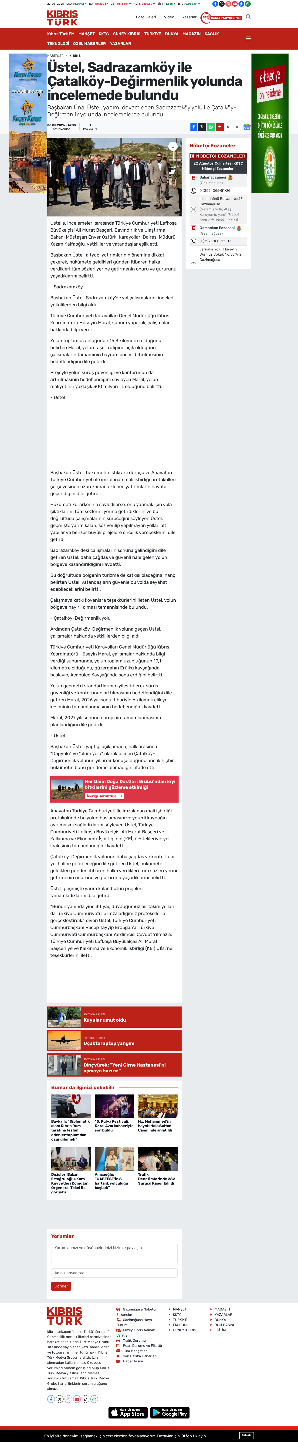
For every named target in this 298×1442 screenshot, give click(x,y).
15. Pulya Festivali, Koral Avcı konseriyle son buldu (114, 1125)
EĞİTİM (220, 1330)
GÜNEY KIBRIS (126, 33)
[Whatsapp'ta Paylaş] (211, 127)
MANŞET (86, 33)
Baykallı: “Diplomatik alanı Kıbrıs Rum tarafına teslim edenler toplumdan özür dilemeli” (70, 1130)
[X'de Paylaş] (202, 127)
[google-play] (170, 1412)
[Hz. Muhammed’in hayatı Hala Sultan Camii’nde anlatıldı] (158, 1106)
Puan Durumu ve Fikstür (143, 1346)
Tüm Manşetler (135, 1351)
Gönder (61, 1286)
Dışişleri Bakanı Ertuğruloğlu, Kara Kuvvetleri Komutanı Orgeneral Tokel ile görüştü (70, 1183)
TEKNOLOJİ (58, 43)
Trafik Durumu (134, 1340)
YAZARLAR (120, 43)
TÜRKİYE (152, 33)
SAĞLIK (212, 33)
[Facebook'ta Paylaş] (193, 127)
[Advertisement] (114, 434)
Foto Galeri (146, 17)
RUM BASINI (224, 1325)
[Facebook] (51, 1399)
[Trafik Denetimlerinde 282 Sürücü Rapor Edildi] (158, 1159)
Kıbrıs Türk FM (60, 33)
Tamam (246, 1435)
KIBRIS (75, 56)
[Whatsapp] (94, 1399)
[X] (60, 1399)
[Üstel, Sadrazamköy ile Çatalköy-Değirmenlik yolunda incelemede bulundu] (114, 177)
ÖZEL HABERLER (89, 43)
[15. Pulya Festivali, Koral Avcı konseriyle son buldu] (114, 1106)
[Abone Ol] (247, 127)
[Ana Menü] (248, 39)
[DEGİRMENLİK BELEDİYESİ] (270, 123)
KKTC (104, 33)
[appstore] (129, 1412)
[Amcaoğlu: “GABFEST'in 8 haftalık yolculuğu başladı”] (114, 1159)
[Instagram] (68, 1399)
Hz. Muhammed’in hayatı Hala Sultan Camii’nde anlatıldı (155, 1125)
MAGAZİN (192, 33)
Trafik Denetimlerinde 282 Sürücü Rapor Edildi (156, 1178)
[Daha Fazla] (220, 127)
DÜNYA (172, 33)
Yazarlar (189, 17)
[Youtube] (77, 1399)
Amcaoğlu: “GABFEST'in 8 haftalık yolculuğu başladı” (111, 1181)
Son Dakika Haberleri (140, 1356)
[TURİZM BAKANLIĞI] (28, 123)
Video (169, 17)
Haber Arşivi (133, 1361)
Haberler (55, 56)
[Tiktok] (85, 1399)
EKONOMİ (180, 1325)
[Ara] (248, 17)
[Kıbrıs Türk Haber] (62, 17)
